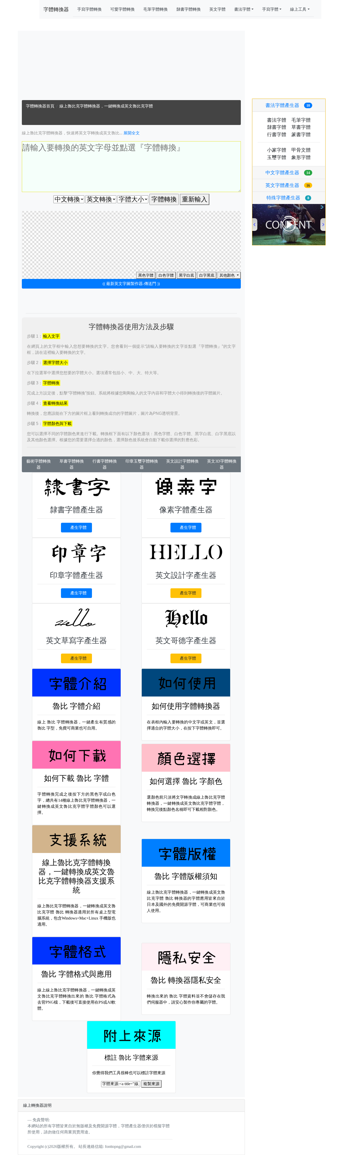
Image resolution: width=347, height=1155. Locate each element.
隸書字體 (276, 127)
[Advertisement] (131, 66)
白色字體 (166, 275)
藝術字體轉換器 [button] (38, 464)
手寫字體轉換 (89, 9)
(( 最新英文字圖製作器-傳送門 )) (131, 283)
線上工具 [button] (298, 9)
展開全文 (131, 133)
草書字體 (301, 127)
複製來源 (151, 1084)
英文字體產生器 (288, 185)
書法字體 (276, 120)
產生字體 (78, 527)
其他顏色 (227, 275)
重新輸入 (194, 199)
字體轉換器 (56, 9)
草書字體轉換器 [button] (71, 464)
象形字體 (301, 157)
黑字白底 (186, 275)
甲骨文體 (301, 150)
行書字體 (276, 134)
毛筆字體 (301, 120)
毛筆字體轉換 (155, 9)
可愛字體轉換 (122, 9)
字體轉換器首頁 (40, 106)
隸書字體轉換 (188, 9)
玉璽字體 (276, 157)
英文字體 (217, 9)
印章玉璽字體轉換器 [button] (141, 464)
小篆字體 (276, 150)
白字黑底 (206, 275)
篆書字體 (301, 134)
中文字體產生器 (288, 172)
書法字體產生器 (288, 105)
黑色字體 (145, 275)
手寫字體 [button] (270, 9)
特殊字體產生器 (287, 197)
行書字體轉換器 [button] (104, 464)
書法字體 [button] (242, 9)
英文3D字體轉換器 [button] (221, 464)
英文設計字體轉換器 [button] (182, 464)
